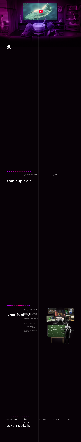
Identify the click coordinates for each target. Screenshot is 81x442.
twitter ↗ (44, 419)
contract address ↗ (56, 419)
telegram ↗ (40, 419)
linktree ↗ (68, 419)
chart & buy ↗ (26, 419)
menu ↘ (68, 44)
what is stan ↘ (55, 174)
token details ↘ (55, 175)
